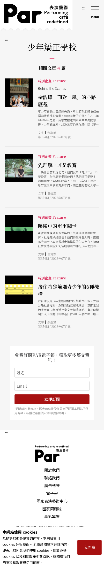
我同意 (89, 547)
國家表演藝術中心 (52, 501)
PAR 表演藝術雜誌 (52, 453)
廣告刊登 (52, 485)
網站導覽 (52, 516)
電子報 (52, 493)
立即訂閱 (52, 399)
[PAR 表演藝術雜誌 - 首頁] (36, 15)
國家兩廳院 (52, 509)
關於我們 (52, 470)
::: (83, 8)
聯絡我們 (52, 478)
